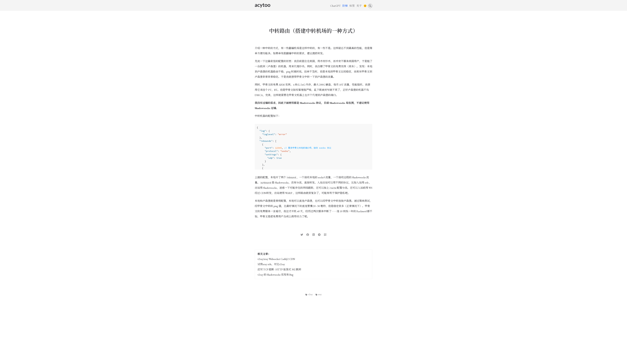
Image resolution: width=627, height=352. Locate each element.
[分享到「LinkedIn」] (313, 234)
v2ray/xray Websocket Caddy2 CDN (276, 259)
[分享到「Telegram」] (319, 234)
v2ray (310, 294)
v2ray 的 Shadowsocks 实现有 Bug (275, 274)
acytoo (262, 5)
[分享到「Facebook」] (307, 234)
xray (320, 294)
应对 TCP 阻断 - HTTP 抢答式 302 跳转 (279, 269)
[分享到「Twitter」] (301, 234)
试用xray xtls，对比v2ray (271, 264)
